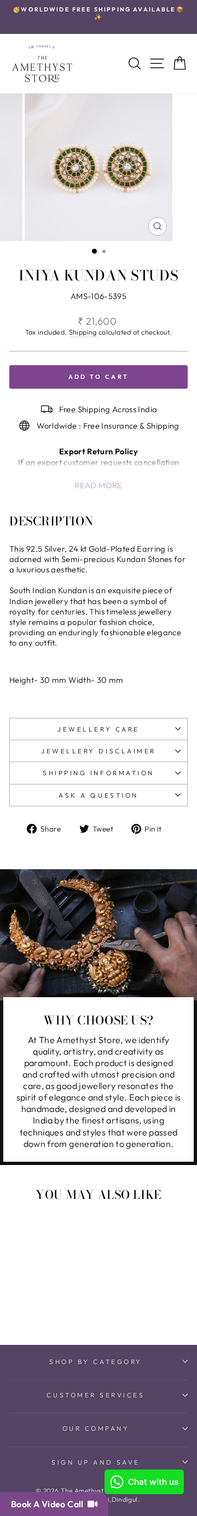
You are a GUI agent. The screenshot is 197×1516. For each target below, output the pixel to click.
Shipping (83, 331)
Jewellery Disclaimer (98, 751)
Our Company (96, 1428)
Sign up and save (95, 1462)
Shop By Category (95, 1361)
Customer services (95, 1395)
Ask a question (98, 795)
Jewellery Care (98, 729)
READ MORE (98, 485)
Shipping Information (98, 773)
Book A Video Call (49, 1504)
